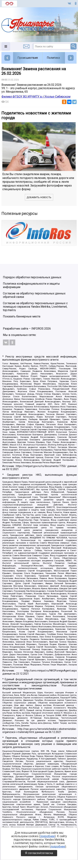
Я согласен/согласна (39, 853)
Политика (53, 57)
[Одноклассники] (64, 102)
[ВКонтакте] (69, 102)
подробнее (47, 836)
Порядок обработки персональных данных (32, 277)
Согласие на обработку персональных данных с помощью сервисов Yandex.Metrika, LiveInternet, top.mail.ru (35, 306)
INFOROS (37, 328)
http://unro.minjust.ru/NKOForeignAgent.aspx (50, 670)
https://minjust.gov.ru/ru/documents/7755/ (41, 466)
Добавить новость (39, 197)
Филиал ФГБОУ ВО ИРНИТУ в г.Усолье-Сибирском (35, 96)
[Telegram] (74, 102)
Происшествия (27, 57)
